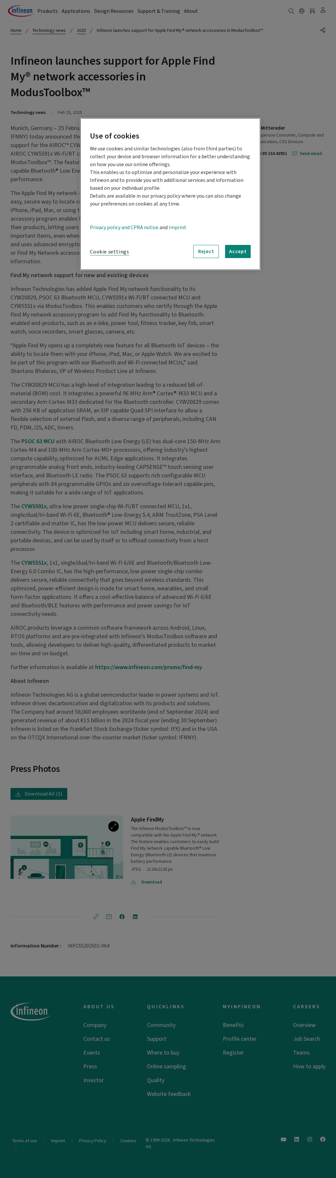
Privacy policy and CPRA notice (124, 227)
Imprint (177, 227)
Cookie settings (109, 251)
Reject (206, 251)
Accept (238, 251)
